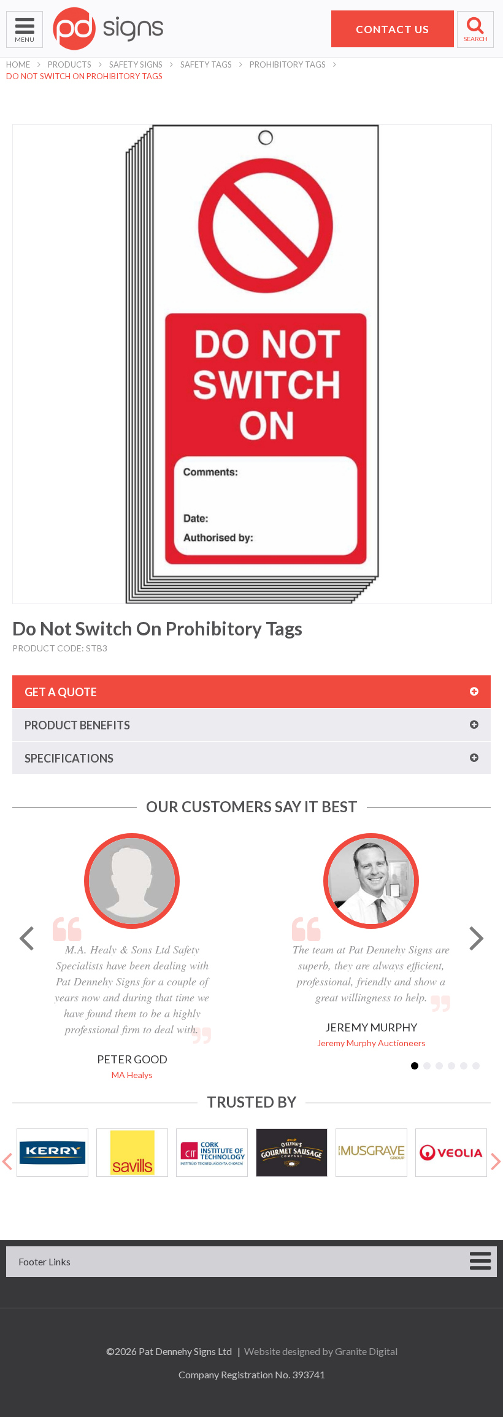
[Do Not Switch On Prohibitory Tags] (252, 364)
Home (18, 64)
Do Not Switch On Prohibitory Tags (84, 76)
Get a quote (61, 692)
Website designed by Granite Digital (320, 1351)
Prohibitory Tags (288, 64)
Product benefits (77, 725)
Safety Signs (136, 64)
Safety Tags (206, 64)
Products (69, 64)
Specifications (69, 758)
